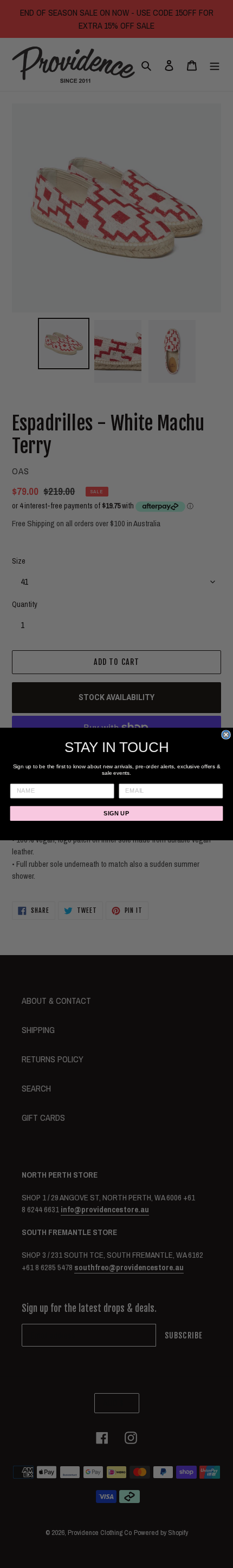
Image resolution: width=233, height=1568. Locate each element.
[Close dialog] (226, 735)
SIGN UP (116, 813)
